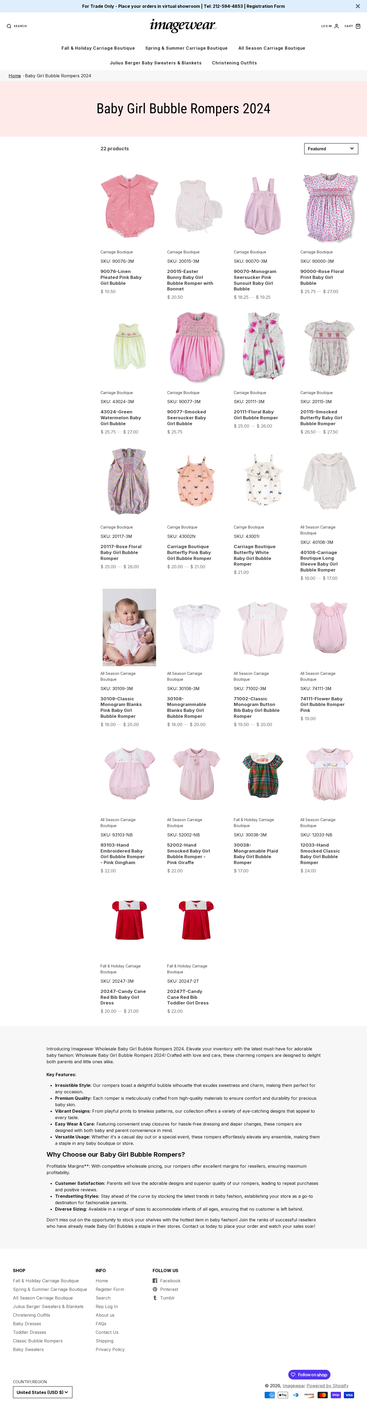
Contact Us (107, 1332)
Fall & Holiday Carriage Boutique (98, 48)
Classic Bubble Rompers (38, 1341)
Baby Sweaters (28, 1349)
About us (105, 1315)
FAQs (101, 1323)
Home (15, 75)
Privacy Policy (110, 1349)
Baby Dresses (27, 1323)
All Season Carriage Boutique (272, 48)
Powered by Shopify (327, 1385)
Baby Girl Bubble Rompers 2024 (58, 75)
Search (103, 1298)
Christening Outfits (234, 62)
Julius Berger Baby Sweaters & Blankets (156, 62)
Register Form (110, 1289)
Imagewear (294, 1385)
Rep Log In (107, 1306)
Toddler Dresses (29, 1332)
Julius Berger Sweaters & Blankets (48, 1306)
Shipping (104, 1341)
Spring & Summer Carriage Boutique (186, 48)
